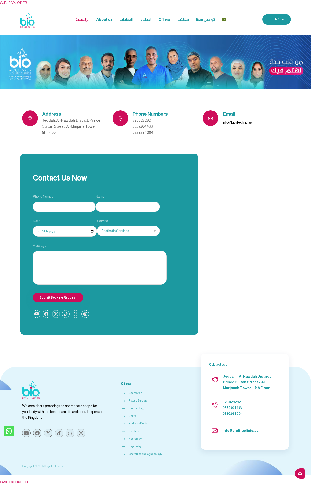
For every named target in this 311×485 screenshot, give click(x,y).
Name (100, 196)
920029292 (232, 402)
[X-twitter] (56, 314)
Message (39, 245)
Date (36, 221)
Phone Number (44, 196)
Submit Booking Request (58, 297)
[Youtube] (36, 314)
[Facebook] (46, 314)
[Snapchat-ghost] (75, 314)
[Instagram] (85, 314)
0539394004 (233, 414)
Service (102, 221)
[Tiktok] (66, 314)
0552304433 (232, 408)
